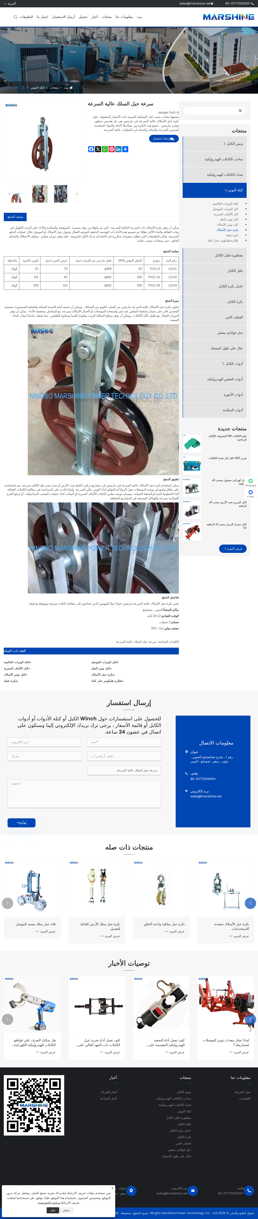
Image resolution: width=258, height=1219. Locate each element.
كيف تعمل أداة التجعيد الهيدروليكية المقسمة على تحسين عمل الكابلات (166, 1042)
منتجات (107, 17)
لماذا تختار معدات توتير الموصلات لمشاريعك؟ (226, 1042)
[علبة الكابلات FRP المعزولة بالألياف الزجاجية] (192, 443)
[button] (250, 903)
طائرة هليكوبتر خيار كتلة (223, 240)
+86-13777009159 (238, 3)
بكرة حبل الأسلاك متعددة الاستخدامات (231, 926)
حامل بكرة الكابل (231, 286)
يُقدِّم (21, 823)
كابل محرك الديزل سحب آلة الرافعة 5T (226, 526)
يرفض (66, 1210)
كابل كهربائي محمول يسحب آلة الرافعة (229, 482)
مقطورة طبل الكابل (229, 255)
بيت (139, 17)
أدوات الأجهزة (233, 394)
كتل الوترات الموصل (225, 209)
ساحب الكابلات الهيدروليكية (224, 159)
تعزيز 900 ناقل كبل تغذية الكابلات (228, 458)
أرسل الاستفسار (63, 17)
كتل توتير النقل (229, 219)
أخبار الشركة (109, 1092)
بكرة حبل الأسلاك (15, 87)
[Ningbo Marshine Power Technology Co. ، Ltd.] (228, 16)
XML (116, 1213)
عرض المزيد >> (239, 936)
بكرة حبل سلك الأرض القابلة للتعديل (100, 926)
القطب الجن (234, 317)
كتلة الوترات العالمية (225, 204)
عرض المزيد (234, 548)
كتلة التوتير (37, 87)
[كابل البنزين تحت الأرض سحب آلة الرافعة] (192, 510)
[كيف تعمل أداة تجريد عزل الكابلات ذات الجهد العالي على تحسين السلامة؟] (97, 1004)
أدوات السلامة (233, 410)
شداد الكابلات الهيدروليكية (225, 174)
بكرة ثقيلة (232, 235)
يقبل (52, 1210)
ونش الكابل (235, 143)
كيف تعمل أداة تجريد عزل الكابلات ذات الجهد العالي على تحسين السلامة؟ (99, 1042)
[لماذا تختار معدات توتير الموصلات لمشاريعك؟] (226, 1004)
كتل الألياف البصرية (226, 214)
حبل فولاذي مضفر (230, 332)
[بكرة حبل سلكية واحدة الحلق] (161, 888)
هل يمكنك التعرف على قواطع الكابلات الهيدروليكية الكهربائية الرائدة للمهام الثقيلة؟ (35, 1042)
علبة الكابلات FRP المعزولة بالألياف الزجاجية (227, 438)
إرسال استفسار (161, 138)
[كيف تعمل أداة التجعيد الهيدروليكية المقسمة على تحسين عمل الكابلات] (161, 1004)
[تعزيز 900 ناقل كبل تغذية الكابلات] (192, 465)
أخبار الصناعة (108, 1098)
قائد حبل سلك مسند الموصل (36, 924)
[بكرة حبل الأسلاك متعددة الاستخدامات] (226, 888)
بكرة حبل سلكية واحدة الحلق (164, 924)
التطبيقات (26, 17)
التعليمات (244, 1098)
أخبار (94, 17)
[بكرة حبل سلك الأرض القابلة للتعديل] (97, 888)
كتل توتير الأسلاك (227, 225)
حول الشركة (242, 1092)
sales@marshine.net (194, 3)
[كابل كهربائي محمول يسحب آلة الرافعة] (192, 487)
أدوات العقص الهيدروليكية (225, 379)
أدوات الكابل (234, 363)
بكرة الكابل (235, 301)
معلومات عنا (124, 17)
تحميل (83, 17)
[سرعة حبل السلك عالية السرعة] (17, 194)
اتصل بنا (42, 17)
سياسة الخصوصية (49, 1202)
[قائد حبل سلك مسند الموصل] (32, 888)
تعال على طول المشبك (227, 348)
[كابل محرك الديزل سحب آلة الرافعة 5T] (192, 532)
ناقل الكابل (235, 270)
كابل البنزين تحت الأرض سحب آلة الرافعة (228, 504)
